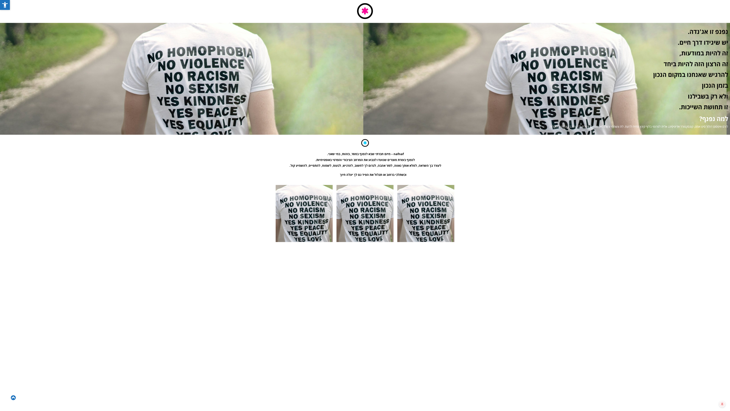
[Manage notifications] (722, 404)
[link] (5, 5)
